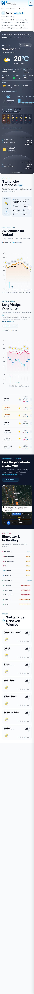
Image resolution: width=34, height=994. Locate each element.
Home (3, 9)
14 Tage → (18, 109)
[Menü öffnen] (31, 3)
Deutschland (12, 9)
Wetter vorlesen (26, 44)
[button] (6, 206)
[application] (17, 268)
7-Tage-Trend (7, 109)
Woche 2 (14, 326)
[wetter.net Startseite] (8, 3)
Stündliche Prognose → (11, 111)
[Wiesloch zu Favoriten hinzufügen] (19, 49)
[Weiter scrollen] (30, 208)
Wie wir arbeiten (7, 321)
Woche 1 (6, 326)
